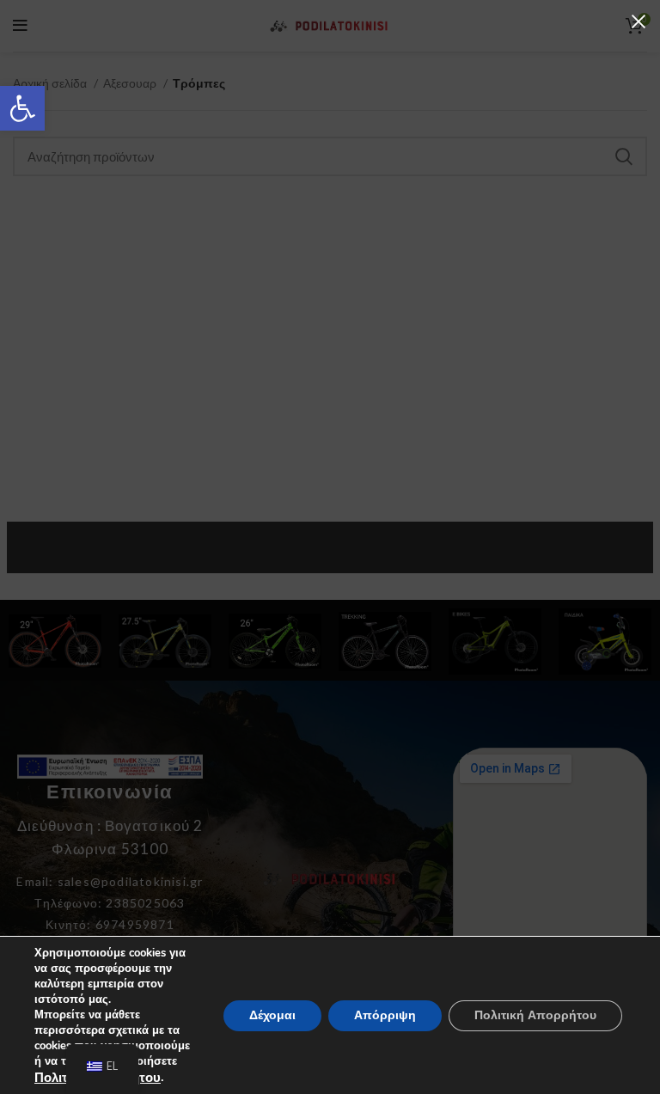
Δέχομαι (272, 1014)
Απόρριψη (385, 1014)
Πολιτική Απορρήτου (535, 1014)
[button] (22, 108)
